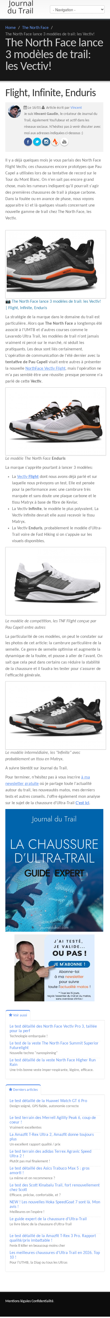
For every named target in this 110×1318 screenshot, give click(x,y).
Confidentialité (42, 1301)
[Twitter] (37, 142)
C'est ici (82, 803)
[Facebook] (28, 142)
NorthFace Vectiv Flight (45, 368)
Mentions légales (18, 1301)
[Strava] (55, 142)
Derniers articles (25, 1090)
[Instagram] (46, 142)
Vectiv (28, 477)
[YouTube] (64, 142)
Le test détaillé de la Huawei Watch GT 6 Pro (48, 1101)
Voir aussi (19, 1015)
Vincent (76, 108)
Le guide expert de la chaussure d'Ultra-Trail (48, 1219)
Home (10, 28)
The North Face (35, 28)
